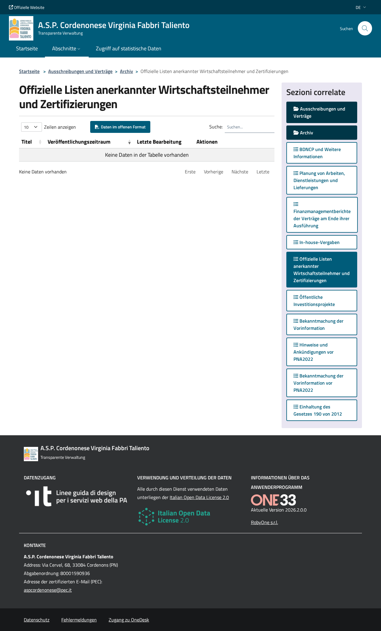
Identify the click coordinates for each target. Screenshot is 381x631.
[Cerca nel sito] (365, 28)
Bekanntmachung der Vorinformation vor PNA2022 (318, 383)
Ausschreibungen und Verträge (80, 71)
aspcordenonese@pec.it (48, 589)
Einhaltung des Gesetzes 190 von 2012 (317, 410)
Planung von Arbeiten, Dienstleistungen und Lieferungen (319, 180)
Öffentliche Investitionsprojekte (314, 300)
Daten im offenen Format (122, 127)
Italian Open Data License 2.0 (199, 497)
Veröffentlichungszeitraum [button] (79, 142)
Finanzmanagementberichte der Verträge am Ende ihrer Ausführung (322, 218)
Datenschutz (36, 619)
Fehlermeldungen (79, 619)
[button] (361, 7)
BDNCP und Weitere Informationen (317, 153)
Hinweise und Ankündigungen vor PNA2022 (313, 352)
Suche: (216, 126)
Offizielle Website (28, 7)
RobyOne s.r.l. (264, 522)
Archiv (126, 71)
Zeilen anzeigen (60, 126)
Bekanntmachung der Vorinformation (318, 324)
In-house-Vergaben (319, 242)
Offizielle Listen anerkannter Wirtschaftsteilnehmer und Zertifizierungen (321, 269)
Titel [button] (26, 142)
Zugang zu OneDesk (129, 619)
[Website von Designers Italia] (77, 496)
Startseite (29, 71)
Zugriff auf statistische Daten (128, 48)
